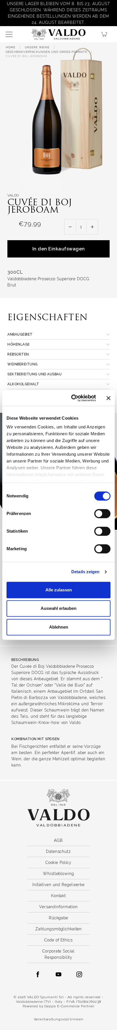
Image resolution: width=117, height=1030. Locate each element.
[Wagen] (106, 34)
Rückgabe (58, 918)
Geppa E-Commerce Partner (69, 1006)
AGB (58, 840)
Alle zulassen (58, 589)
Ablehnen (58, 627)
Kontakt (58, 895)
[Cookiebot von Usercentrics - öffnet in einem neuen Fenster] (72, 398)
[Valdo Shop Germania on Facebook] (38, 974)
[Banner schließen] (108, 398)
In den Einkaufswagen (58, 249)
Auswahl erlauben (58, 608)
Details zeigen (85, 571)
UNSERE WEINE (37, 47)
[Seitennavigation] (9, 34)
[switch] (102, 513)
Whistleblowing (58, 873)
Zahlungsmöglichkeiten (58, 929)
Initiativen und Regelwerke (58, 884)
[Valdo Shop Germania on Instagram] (79, 974)
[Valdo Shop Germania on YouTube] (58, 974)
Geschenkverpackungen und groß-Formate (46, 51)
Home (10, 47)
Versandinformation (58, 907)
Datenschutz (58, 851)
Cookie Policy (58, 862)
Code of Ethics (58, 940)
